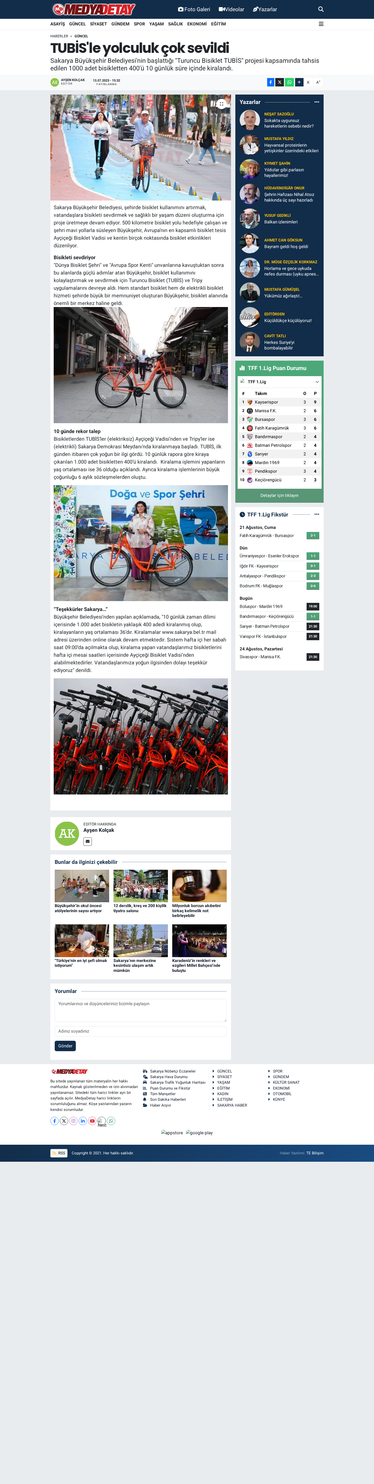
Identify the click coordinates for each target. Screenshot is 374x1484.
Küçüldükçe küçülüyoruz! (288, 320)
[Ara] (321, 9)
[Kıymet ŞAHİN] (250, 169)
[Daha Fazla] (299, 82)
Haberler (59, 36)
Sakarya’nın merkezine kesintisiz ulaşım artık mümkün (134, 965)
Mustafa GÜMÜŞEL (282, 289)
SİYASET (98, 23)
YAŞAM (156, 23)
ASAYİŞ (57, 23)
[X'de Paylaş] (279, 82)
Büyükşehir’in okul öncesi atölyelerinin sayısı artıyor (78, 908)
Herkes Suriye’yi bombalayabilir (279, 345)
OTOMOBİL (282, 1094)
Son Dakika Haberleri (168, 1099)
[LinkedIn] (83, 1121)
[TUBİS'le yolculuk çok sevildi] (140, 147)
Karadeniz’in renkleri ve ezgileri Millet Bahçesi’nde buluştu (196, 965)
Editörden (274, 314)
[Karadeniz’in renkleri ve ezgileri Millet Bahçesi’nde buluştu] (199, 940)
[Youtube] (92, 1121)
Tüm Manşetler (163, 1094)
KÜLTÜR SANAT (286, 1082)
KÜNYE (279, 1099)
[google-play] (199, 1132)
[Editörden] (250, 316)
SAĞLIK (175, 23)
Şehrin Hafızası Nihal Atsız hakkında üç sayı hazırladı (289, 197)
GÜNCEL (77, 23)
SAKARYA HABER (232, 1105)
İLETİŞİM (225, 1099)
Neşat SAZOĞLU (279, 114)
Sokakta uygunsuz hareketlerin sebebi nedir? (289, 123)
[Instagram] (73, 1121)
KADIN (222, 1094)
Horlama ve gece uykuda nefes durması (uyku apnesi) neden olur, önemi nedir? (291, 271)
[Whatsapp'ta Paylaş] (289, 82)
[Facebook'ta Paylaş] (270, 82)
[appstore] (172, 1132)
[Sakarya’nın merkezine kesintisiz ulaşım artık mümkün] (140, 940)
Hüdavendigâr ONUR (284, 188)
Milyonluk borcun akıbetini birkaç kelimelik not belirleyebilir (196, 910)
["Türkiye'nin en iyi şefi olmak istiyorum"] (82, 940)
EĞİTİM (218, 23)
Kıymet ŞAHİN (277, 163)
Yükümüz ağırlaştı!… (283, 295)
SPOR (139, 23)
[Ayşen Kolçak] (67, 833)
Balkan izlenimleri (281, 221)
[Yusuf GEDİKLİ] (250, 218)
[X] (64, 1121)
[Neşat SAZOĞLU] (250, 119)
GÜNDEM (120, 23)
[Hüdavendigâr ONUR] (250, 193)
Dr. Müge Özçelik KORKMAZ (290, 262)
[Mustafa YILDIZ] (250, 144)
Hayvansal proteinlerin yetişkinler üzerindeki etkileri (291, 148)
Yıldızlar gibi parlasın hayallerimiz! (284, 172)
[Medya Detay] (93, 9)
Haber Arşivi (160, 1105)
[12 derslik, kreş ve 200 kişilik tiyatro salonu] (140, 885)
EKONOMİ (197, 23)
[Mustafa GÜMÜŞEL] (250, 292)
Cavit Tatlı (275, 336)
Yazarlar (267, 9)
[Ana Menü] (321, 24)
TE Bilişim (315, 1153)
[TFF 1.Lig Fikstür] (316, 514)
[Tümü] (316, 102)
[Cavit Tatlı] (250, 341)
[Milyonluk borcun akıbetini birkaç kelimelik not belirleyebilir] (199, 885)
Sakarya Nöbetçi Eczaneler (173, 1071)
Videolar (234, 9)
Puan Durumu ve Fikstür (170, 1088)
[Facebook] (54, 1121)
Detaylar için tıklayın (279, 495)
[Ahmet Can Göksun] (250, 243)
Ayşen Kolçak (98, 830)
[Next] (101, 1121)
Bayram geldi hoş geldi (286, 246)
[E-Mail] (87, 841)
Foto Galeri (197, 9)
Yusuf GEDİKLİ (277, 215)
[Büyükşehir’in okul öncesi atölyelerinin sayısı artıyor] (82, 885)
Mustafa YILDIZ (279, 138)
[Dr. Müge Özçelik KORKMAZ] (250, 267)
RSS (61, 1153)
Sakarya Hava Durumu (169, 1077)
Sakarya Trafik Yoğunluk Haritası (178, 1082)
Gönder (65, 1045)
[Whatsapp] (111, 1121)
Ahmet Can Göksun (283, 240)
